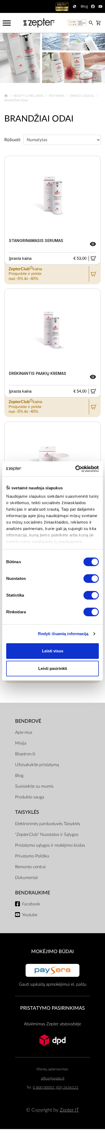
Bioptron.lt (25, 754)
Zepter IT (69, 1110)
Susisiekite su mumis (34, 786)
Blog (19, 775)
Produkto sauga (29, 797)
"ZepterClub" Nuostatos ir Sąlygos (46, 834)
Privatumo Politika (32, 856)
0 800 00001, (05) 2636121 (55, 1087)
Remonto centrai (30, 867)
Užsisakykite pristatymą (37, 765)
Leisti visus (52, 651)
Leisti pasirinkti (52, 668)
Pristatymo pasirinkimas (52, 1008)
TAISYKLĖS (27, 812)
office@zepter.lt (52, 1078)
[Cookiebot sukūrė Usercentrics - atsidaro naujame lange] (75, 468)
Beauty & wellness (28, 95)
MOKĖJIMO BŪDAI (52, 951)
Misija (20, 743)
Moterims (57, 95)
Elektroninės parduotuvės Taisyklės (47, 824)
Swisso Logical (82, 95)
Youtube (29, 915)
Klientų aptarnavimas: (53, 1069)
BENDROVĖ (28, 721)
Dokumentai (26, 877)
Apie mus (23, 732)
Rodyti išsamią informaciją (63, 633)
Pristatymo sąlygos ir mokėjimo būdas (50, 845)
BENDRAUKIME (32, 893)
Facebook (31, 904)
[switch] (91, 578)
